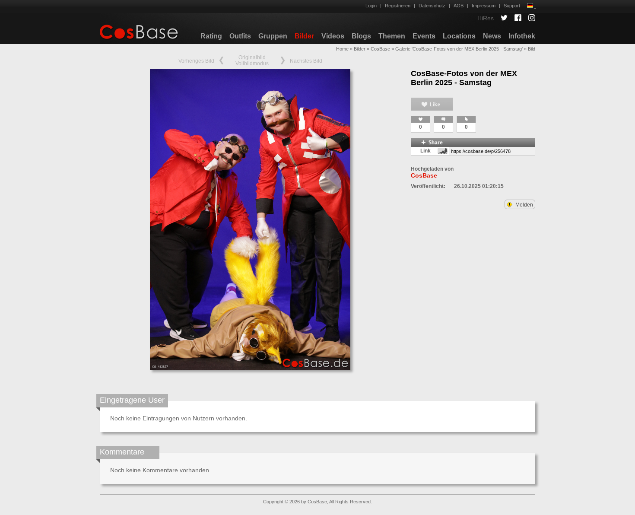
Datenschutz (432, 5)
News (492, 36)
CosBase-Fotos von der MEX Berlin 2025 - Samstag (464, 78)
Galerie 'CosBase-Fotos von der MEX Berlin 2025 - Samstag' (459, 48)
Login (371, 5)
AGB (459, 5)
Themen (391, 36)
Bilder (304, 36)
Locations (459, 36)
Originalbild (252, 57)
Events (424, 36)
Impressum (483, 5)
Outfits (240, 36)
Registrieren (397, 5)
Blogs (361, 36)
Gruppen (272, 36)
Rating (211, 36)
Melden (523, 205)
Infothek (521, 36)
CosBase (380, 48)
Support (512, 5)
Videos (332, 36)
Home (342, 48)
